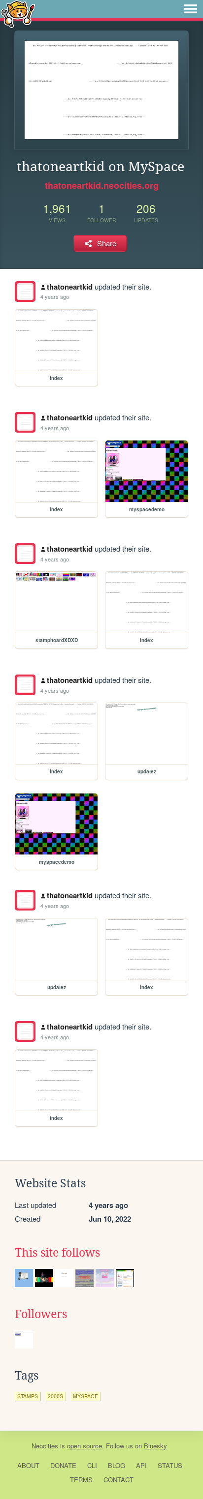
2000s (55, 1396)
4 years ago (54, 296)
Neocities (45, 1445)
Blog (116, 1465)
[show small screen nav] (190, 9)
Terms (81, 1479)
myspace (85, 1396)
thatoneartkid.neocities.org (102, 185)
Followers (41, 1314)
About (28, 1465)
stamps (27, 1396)
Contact (118, 1479)
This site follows (57, 1252)
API (141, 1465)
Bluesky (155, 1445)
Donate (63, 1465)
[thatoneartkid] (25, 291)
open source (84, 1445)
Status (170, 1465)
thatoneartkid (70, 286)
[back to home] (18, 13)
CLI (92, 1465)
